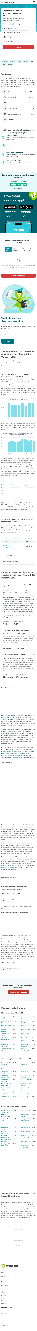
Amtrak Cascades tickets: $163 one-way (13, 363)
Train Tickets (18, 1229)
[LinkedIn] (8, 1276)
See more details (6, 366)
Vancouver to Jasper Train (4, 1080)
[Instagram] (2, 1276)
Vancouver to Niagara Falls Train (26, 1084)
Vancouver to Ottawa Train (26, 1088)
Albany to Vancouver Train (26, 1026)
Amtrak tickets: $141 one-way (10, 361)
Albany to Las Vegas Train (5, 1045)
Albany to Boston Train (5, 1017)
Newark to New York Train (26, 1132)
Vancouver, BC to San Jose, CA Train (26, 1067)
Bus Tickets (4, 1285)
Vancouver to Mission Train (24, 1072)
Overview (13, 61)
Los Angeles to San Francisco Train (26, 1119)
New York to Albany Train (26, 1142)
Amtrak (5, 541)
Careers (3, 1303)
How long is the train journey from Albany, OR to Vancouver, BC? (17, 586)
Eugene (11, 717)
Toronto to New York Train (25, 1115)
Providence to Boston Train (5, 1132)
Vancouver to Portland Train (24, 1063)
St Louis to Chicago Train (26, 1111)
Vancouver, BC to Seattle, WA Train (25, 1092)
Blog (2, 1298)
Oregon (11, 715)
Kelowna (13, 867)
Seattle (3, 865)
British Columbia (18, 1240)
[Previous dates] (3, 249)
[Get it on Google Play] (26, 207)
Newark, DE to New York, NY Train (6, 1111)
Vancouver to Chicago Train (5, 1072)
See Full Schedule (18, 275)
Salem (3, 719)
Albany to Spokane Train (6, 1049)
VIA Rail (25, 938)
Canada (18, 1234)
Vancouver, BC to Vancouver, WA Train (5, 1097)
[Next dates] (34, 249)
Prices (19, 61)
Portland (4, 717)
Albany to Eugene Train (6, 1021)
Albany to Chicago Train (6, 1026)
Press (2, 1301)
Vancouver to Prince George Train (6, 1084)
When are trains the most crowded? (14, 654)
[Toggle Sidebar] (34, 2)
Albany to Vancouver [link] (18, 1251)
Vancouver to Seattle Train (26, 1123)
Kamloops (4, 867)
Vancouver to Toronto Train (24, 1097)
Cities (4, 64)
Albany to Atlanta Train (7, 1042)
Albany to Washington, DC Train (25, 1050)
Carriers (25, 61)
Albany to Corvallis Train (27, 1037)
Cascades (4, 755)
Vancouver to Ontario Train (4, 1092)
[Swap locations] (31, 30)
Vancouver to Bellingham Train (5, 1067)
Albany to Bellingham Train (5, 1030)
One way (7, 24)
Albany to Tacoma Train (25, 1030)
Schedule (5, 61)
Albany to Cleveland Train (5, 1038)
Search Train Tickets (18, 992)
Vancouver (18, 1245)
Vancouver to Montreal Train (7, 1088)
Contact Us (4, 1311)
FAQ (31, 61)
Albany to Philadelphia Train (25, 1041)
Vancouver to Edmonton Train (5, 1076)
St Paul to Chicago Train (6, 1123)
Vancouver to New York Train (6, 1063)
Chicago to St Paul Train (25, 1128)
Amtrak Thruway (12, 751)
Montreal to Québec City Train (6, 1140)
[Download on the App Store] (10, 207)
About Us (3, 1295)
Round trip (17, 24)
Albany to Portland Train (25, 1017)
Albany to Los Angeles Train (24, 1045)
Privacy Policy (4, 1323)
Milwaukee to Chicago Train (5, 1128)
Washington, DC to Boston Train (6, 1144)
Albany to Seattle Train (25, 1034)
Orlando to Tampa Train (6, 1119)
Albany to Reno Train (5, 1034)
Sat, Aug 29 (9, 37)
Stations (10, 64)
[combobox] (18, 28)
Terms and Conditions (6, 1320)
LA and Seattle (20, 753)
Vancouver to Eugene (17, 755)
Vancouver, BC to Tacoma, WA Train (25, 1076)
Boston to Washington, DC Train (25, 1137)
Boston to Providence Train (5, 1115)
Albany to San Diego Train (24, 1021)
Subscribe (8, 341)
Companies (4, 1313)
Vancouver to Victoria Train (26, 1080)
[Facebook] (5, 1276)
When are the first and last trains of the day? (16, 630)
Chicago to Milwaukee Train (5, 1136)
